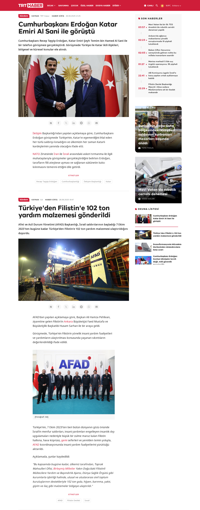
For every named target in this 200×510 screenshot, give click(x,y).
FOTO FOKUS (147, 148)
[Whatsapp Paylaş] (89, 123)
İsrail (66, 154)
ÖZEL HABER (87, 6)
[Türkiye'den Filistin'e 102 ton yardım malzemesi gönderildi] (143, 234)
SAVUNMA (63, 6)
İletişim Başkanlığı (92, 181)
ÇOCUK (74, 6)
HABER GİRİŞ (58, 16)
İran (56, 154)
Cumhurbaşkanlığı (70, 181)
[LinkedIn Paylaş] (73, 123)
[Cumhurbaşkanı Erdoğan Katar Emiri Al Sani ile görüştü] (143, 218)
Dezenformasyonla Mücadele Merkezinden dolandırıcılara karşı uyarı (167, 247)
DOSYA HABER (103, 6)
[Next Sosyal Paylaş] (51, 123)
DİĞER (116, 6)
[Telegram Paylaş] (81, 123)
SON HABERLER (152, 19)
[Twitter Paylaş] (66, 123)
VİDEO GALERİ (148, 199)
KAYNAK (35, 16)
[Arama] (158, 5)
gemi (64, 440)
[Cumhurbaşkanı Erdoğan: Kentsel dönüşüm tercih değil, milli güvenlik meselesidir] (143, 260)
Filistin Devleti (73, 500)
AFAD (36, 444)
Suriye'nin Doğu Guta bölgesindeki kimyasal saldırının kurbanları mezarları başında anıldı (156, 134)
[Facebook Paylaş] (58, 123)
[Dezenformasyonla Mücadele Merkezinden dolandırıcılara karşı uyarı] (143, 247)
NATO (36, 154)
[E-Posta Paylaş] (96, 123)
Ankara (68, 321)
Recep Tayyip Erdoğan (46, 181)
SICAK (50, 6)
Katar (108, 181)
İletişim (37, 133)
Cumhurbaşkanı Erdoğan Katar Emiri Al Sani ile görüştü (165, 218)
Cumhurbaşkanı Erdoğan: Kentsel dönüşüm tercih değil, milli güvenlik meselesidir (165, 260)
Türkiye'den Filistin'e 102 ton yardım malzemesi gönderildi (167, 234)
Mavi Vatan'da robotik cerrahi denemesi (157, 192)
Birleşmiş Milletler (64, 468)
